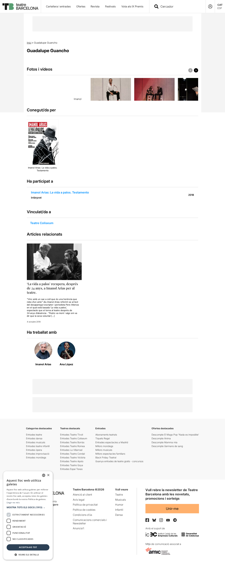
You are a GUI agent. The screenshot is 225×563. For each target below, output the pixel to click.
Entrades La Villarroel (71, 449)
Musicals (120, 499)
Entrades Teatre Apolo (71, 461)
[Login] (210, 6)
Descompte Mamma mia (164, 442)
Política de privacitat (85, 504)
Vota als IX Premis (132, 6)
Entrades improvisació (37, 453)
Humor (119, 504)
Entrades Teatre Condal (72, 453)
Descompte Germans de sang (167, 446)
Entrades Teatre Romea (72, 446)
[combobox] (180, 6)
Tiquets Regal (102, 438)
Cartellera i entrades (58, 6)
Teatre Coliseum (41, 223)
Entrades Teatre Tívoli (71, 434)
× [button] (48, 475)
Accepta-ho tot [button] (28, 547)
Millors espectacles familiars (110, 453)
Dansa (119, 514)
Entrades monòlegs (36, 457)
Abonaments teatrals (106, 434)
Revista (95, 6)
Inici (29, 42)
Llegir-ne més (13, 502)
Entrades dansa (34, 438)
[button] (28, 507)
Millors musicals (103, 449)
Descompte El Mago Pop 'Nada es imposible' (175, 434)
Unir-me (172, 509)
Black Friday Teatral (105, 457)
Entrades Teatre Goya (71, 465)
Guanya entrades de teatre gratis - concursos (119, 461)
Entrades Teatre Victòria (72, 457)
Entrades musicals (35, 442)
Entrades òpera (34, 449)
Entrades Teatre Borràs (72, 442)
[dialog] (28, 515)
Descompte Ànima (161, 438)
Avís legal (78, 499)
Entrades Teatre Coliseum (73, 438)
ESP (219, 8)
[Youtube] (168, 520)
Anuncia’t (78, 528)
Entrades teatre (34, 434)
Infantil (119, 509)
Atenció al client (82, 494)
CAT (220, 4)
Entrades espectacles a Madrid (111, 442)
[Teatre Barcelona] (20, 6)
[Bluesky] (154, 520)
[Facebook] (147, 520)
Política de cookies (84, 509)
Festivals (110, 6)
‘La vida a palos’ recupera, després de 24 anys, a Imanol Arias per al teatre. (52, 288)
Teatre (119, 494)
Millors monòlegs (104, 446)
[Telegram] (175, 520)
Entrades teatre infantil (38, 446)
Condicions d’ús (82, 514)
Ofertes (80, 6)
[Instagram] (161, 520)
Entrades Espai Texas (71, 469)
